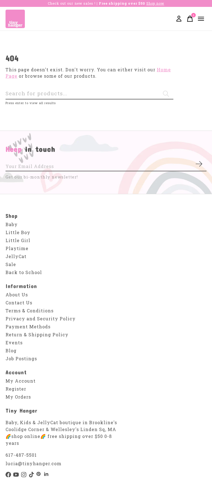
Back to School (24, 272)
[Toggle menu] (200, 18)
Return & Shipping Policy (37, 334)
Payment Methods (28, 326)
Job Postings (21, 358)
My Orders (18, 397)
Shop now (155, 3)
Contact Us (19, 302)
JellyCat (16, 256)
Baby (12, 224)
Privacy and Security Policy (41, 318)
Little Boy (18, 232)
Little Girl (18, 240)
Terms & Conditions (30, 310)
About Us (17, 294)
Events (14, 342)
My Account (21, 381)
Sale (11, 264)
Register (16, 389)
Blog (11, 350)
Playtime (17, 248)
